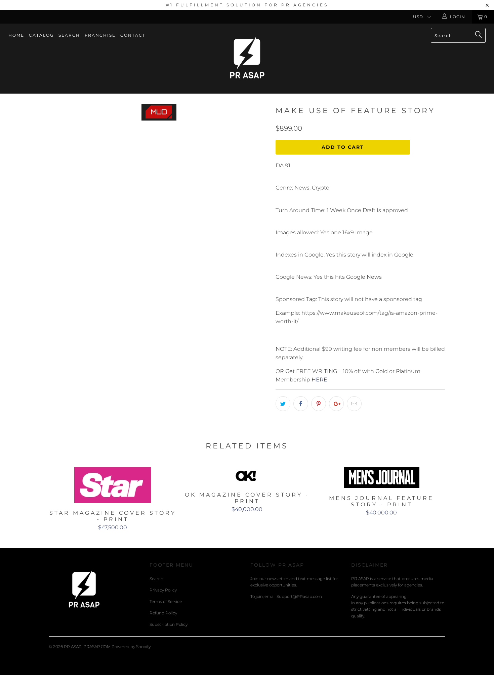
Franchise (100, 35)
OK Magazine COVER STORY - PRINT (247, 476)
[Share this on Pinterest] (318, 403)
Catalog (41, 35)
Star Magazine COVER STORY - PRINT (112, 485)
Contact (133, 35)
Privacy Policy (163, 590)
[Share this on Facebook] (300, 403)
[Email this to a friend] (354, 403)
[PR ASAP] (246, 59)
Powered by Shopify (131, 646)
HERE (319, 379)
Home (16, 35)
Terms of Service (166, 601)
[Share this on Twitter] (283, 403)
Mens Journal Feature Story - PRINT (381, 477)
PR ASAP (73, 646)
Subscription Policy (169, 624)
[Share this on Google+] (336, 403)
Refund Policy (163, 612)
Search (69, 35)
